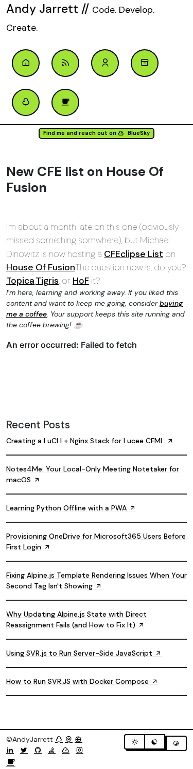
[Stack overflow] (54, 750)
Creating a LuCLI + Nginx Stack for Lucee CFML (86, 440)
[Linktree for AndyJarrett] (59, 739)
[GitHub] (40, 750)
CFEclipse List (133, 254)
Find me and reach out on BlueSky (96, 133)
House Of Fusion (40, 267)
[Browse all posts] (145, 63)
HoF (81, 280)
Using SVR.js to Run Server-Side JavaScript (80, 653)
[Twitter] (26, 750)
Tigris (47, 280)
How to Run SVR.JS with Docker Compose (78, 681)
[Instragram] (81, 750)
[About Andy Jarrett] (105, 63)
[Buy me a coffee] (10, 762)
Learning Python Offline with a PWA (67, 507)
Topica (20, 280)
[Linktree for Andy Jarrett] (26, 102)
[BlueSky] (68, 750)
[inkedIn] (12, 750)
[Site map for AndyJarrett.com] (69, 739)
